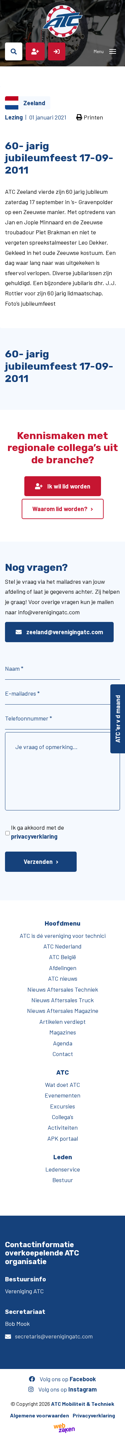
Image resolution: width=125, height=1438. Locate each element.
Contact (62, 1053)
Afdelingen (62, 967)
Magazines (62, 1032)
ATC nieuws (62, 978)
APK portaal (62, 1138)
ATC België (62, 956)
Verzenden (38, 861)
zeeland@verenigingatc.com (64, 632)
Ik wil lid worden (68, 486)
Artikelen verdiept (62, 1021)
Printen (92, 117)
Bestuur (62, 1179)
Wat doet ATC (62, 1084)
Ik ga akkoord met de (37, 832)
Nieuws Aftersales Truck (62, 1000)
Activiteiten (63, 1127)
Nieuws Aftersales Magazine (62, 1010)
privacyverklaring (34, 836)
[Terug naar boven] (116, 1429)
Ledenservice (62, 1169)
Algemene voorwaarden (39, 1415)
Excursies (62, 1106)
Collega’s (62, 1116)
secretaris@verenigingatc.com (54, 1336)
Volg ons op (67, 1379)
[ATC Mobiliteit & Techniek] (62, 21)
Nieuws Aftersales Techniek (62, 989)
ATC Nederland (62, 946)
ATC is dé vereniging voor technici (63, 935)
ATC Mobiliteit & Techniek (82, 1403)
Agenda (62, 1043)
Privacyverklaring (94, 1415)
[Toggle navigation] (112, 51)
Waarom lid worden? (59, 508)
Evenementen (62, 1095)
